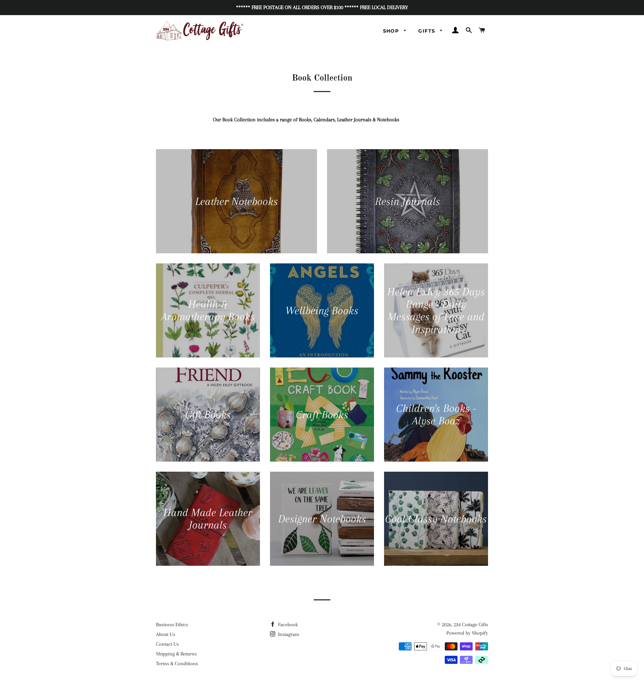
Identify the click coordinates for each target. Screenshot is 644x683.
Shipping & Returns (176, 654)
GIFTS (427, 31)
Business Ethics (172, 625)
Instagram (288, 634)
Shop (392, 31)
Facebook (287, 625)
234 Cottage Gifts (470, 625)
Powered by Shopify (467, 633)
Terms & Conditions (177, 663)
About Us (165, 634)
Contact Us (167, 644)
